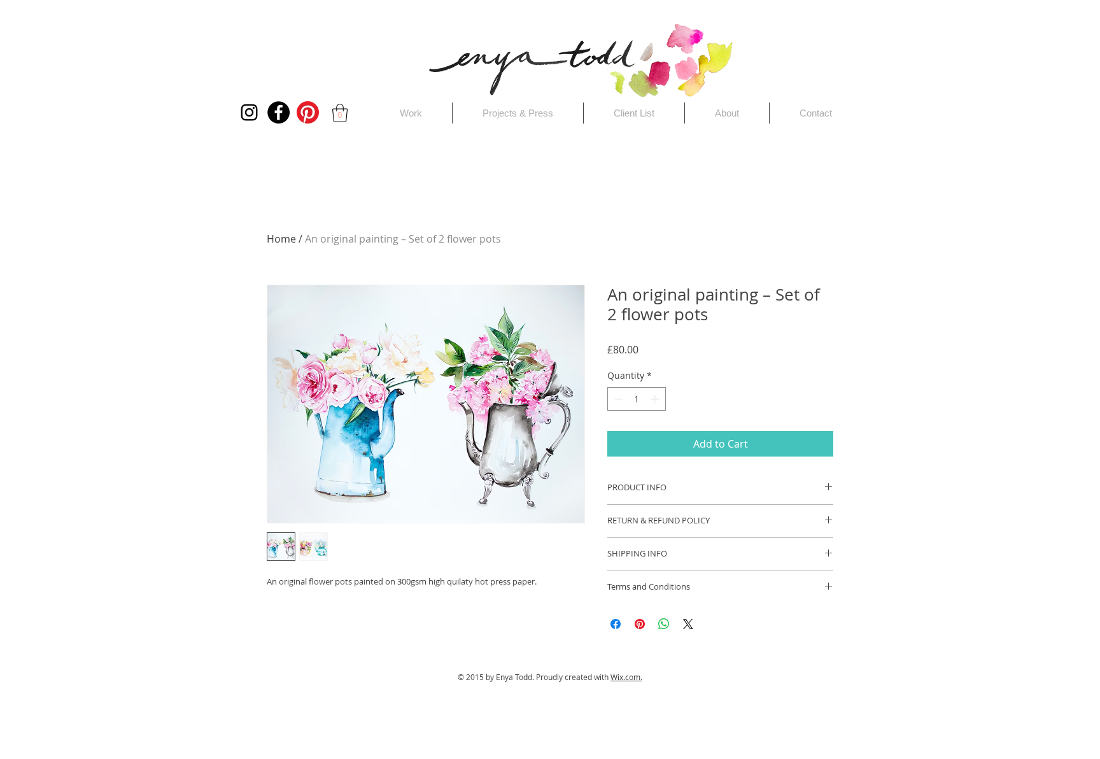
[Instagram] (249, 112)
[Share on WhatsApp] (664, 624)
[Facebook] (278, 112)
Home (281, 239)
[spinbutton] (636, 399)
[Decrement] (617, 399)
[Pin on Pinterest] (639, 624)
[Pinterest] (308, 112)
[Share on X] (688, 624)
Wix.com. (626, 677)
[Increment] (656, 399)
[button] (340, 113)
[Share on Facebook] (615, 624)
